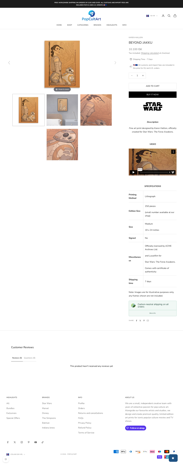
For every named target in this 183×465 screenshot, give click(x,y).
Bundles (10, 408)
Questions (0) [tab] (29, 358)
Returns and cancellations (90, 413)
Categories (82, 25)
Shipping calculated (150, 53)
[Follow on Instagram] (21, 442)
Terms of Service (86, 432)
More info (153, 313)
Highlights (112, 25)
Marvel (45, 408)
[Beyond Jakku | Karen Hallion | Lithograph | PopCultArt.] (28, 110)
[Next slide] (115, 62)
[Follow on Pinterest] (28, 442)
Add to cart (152, 86)
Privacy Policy (84, 422)
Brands (97, 25)
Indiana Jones (48, 427)
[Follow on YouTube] (35, 442)
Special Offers (13, 418)
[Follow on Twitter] (14, 442)
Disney (45, 413)
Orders (81, 408)
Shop (69, 25)
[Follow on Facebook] (7, 442)
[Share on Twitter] (140, 321)
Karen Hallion (136, 37)
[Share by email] (148, 321)
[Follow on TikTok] (42, 442)
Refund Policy (84, 427)
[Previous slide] (9, 62)
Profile (81, 403)
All (7, 403)
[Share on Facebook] (136, 321)
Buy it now (153, 94)
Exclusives (11, 413)
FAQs (80, 418)
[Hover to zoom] (62, 63)
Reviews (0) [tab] (17, 358)
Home (59, 25)
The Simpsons (49, 418)
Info (124, 25)
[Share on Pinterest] (144, 321)
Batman (46, 422)
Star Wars (47, 403)
